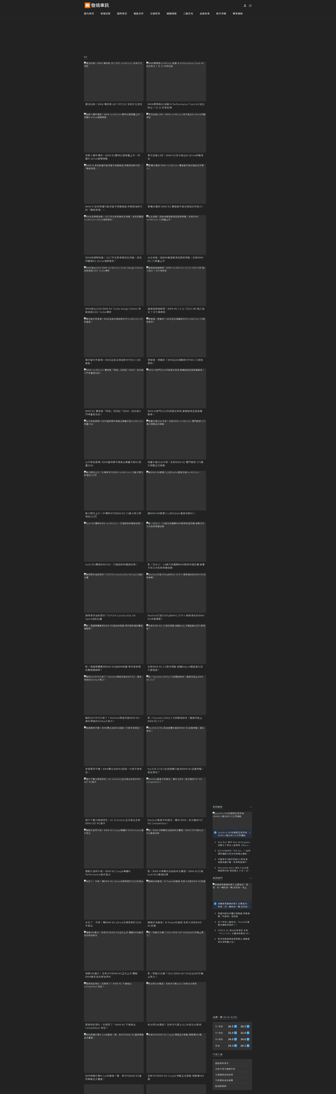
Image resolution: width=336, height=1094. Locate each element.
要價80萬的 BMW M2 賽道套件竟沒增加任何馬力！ (176, 206)
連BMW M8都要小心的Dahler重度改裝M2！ (172, 513)
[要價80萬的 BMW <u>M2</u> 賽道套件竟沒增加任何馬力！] (176, 184)
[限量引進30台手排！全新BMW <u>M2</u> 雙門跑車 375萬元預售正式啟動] (176, 439)
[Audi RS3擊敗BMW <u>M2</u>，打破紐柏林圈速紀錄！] (114, 542)
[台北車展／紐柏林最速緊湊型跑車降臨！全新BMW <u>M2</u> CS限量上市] (176, 235)
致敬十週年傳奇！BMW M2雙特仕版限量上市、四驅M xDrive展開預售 (112, 157)
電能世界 (139, 13)
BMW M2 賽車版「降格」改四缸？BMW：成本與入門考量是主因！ (113, 412)
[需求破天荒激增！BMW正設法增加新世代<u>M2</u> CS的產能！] (114, 337)
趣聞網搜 (172, 13)
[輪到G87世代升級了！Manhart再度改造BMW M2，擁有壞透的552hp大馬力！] (114, 695)
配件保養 (221, 13)
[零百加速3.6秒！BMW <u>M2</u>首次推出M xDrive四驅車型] (176, 133)
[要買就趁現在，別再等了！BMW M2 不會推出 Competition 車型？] (114, 1002)
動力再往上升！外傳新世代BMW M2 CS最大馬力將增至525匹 (113, 515)
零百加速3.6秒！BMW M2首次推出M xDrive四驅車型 (175, 157)
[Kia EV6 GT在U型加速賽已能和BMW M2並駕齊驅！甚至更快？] (176, 746)
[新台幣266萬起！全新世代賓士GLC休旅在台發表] (176, 1002)
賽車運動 (238, 13)
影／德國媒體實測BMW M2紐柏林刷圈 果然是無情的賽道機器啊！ (113, 668)
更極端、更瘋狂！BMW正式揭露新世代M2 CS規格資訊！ (175, 361)
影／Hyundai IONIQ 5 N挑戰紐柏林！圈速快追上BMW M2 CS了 (175, 719)
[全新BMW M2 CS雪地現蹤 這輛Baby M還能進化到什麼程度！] (176, 644)
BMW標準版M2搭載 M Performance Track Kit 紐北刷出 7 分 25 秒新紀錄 (176, 105)
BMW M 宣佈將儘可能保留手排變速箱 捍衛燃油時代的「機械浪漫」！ (113, 208)
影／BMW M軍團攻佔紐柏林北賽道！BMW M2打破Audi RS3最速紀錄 (175, 873)
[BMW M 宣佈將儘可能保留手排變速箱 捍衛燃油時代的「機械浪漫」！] (114, 184)
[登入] (245, 5)
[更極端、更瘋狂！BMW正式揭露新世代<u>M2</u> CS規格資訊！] (176, 337)
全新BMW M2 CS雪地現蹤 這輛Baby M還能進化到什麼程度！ (175, 668)
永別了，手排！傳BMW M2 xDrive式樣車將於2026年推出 (113, 924)
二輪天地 (188, 13)
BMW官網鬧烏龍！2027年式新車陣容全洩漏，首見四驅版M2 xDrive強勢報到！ (113, 259)
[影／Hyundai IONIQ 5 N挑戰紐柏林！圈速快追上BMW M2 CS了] (176, 695)
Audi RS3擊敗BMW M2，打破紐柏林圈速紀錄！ (111, 564)
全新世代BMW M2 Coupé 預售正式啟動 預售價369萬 (176, 1077)
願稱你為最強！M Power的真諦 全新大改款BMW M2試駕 (175, 924)
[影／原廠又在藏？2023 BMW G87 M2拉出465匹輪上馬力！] (176, 951)
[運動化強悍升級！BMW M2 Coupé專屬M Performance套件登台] (114, 848)
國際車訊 (122, 13)
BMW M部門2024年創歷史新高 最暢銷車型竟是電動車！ (175, 412)
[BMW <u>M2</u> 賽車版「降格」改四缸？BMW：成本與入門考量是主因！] (114, 388)
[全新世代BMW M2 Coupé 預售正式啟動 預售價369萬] (176, 1053)
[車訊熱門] (251, 878)
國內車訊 (89, 13)
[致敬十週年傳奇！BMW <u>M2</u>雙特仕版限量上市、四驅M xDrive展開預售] (114, 133)
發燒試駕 (106, 13)
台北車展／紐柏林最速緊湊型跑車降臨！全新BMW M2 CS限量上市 (175, 259)
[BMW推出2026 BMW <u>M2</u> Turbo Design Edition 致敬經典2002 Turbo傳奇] (114, 286)
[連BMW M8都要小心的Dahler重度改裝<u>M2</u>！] (176, 491)
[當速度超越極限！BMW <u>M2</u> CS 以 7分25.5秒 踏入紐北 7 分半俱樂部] (176, 286)
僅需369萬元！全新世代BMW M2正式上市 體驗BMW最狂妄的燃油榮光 (111, 975)
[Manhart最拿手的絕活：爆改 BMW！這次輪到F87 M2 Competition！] (176, 797)
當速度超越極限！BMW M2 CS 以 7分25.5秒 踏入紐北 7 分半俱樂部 (176, 310)
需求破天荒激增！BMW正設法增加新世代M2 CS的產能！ (113, 361)
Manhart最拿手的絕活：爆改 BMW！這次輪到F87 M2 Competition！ (175, 821)
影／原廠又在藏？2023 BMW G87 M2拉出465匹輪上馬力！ (175, 975)
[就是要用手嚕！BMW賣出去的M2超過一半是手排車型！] (114, 746)
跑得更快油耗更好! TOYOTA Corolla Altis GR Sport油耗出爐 (110, 617)
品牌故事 (205, 13)
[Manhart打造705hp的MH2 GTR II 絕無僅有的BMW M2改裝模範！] (176, 593)
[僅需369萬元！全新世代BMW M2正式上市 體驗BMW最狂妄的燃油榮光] (114, 951)
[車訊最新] (251, 807)
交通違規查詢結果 (224, 1074)
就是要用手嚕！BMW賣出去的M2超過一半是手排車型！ (113, 770)
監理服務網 (220, 1086)
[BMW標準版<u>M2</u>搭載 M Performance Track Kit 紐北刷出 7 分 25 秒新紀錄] (176, 81)
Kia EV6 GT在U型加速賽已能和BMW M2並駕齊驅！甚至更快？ (176, 770)
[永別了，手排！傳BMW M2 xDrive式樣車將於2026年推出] (114, 899)
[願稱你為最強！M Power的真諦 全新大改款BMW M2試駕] (176, 899)
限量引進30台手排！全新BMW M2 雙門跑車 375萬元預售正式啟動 (175, 463)
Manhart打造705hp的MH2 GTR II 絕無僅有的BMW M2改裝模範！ (176, 617)
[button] (250, 5)
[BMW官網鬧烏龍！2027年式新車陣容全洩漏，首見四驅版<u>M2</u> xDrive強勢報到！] (114, 235)
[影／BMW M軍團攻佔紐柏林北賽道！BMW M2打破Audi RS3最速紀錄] (176, 848)
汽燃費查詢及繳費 (224, 1080)
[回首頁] (100, 5)
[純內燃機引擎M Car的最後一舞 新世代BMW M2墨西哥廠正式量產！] (114, 1053)
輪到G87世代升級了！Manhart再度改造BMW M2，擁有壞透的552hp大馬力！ (113, 719)
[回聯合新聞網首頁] (87, 5)
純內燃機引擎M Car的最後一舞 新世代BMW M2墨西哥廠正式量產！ (113, 1077)
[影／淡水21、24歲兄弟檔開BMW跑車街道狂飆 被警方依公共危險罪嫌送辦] (176, 542)
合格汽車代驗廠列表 (225, 1068)
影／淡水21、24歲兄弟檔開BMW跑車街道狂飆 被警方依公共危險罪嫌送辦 (176, 566)
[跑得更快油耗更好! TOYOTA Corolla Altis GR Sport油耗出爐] (114, 593)
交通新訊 (155, 13)
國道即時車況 (222, 1063)
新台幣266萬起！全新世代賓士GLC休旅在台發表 (174, 1024)
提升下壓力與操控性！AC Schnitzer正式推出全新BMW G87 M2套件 (112, 821)
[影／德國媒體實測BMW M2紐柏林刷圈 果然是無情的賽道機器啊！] (114, 644)
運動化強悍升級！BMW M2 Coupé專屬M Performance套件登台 (107, 873)
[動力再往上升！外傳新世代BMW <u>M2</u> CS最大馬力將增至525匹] (114, 491)
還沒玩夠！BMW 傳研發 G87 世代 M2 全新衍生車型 (113, 104)
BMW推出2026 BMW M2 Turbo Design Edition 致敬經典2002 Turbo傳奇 (113, 310)
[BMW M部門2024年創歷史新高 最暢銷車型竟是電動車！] (176, 388)
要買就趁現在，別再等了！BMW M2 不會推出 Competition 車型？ (110, 1026)
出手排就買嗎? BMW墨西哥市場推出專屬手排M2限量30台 (113, 463)
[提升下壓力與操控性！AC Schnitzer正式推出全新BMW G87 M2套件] (114, 797)
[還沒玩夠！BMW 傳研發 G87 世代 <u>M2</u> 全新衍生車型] (114, 81)
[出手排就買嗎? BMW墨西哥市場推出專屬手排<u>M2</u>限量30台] (114, 439)
